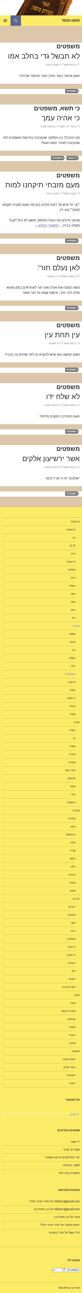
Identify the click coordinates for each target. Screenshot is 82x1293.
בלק (73, 866)
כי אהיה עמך (61, 118)
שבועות (71, 1019)
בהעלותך (70, 834)
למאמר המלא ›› (47, 225)
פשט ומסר (70, 21)
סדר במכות (56, 1232)
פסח (72, 1003)
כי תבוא (71, 955)
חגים (77, 995)
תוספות (76, 1051)
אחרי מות (70, 770)
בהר (73, 794)
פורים (72, 1043)
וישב (73, 593)
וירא (73, 553)
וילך (73, 971)
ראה (73, 931)
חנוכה (72, 1035)
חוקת (72, 858)
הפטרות (71, 1075)
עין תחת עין (62, 335)
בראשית (75, 521)
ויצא (73, 577)
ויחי (73, 618)
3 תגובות (54, 343)
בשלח (72, 658)
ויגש (73, 610)
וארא (72, 642)
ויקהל (72, 706)
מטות (72, 882)
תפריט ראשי (5, 20)
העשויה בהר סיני (69, 1173)
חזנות (72, 1083)
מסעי (72, 890)
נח (74, 537)
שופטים (71, 939)
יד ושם (75, 1141)
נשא (73, 826)
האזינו (72, 979)
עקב (73, 922)
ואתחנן (71, 914)
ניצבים (71, 963)
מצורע (72, 762)
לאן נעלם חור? (58, 268)
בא (73, 650)
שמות (72, 634)
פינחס (72, 874)
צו (74, 738)
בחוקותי (71, 802)
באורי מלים (69, 1067)
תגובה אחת (52, 64)
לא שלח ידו (63, 396)
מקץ (73, 602)
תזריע (72, 754)
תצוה (72, 690)
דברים (72, 906)
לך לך (72, 545)
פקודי (72, 714)
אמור (72, 786)
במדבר (71, 818)
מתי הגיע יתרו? (39, 1201)
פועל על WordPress (69, 1287)
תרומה (71, 682)
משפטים (68, 46)
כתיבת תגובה (47, 126)
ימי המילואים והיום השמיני (62, 1157)
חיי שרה (71, 561)
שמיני (72, 746)
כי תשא (70, 108)
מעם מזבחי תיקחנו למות (42, 185)
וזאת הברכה (68, 987)
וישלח (72, 585)
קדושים (71, 778)
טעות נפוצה (69, 1059)
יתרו (73, 666)
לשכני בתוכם (71, 1165)
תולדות (71, 569)
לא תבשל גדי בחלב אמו (44, 56)
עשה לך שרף (71, 1149)
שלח (72, 842)
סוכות (72, 1027)
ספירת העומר (68, 1011)
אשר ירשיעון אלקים (51, 458)
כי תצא (71, 947)
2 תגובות (52, 276)
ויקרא (72, 730)
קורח (72, 850)
